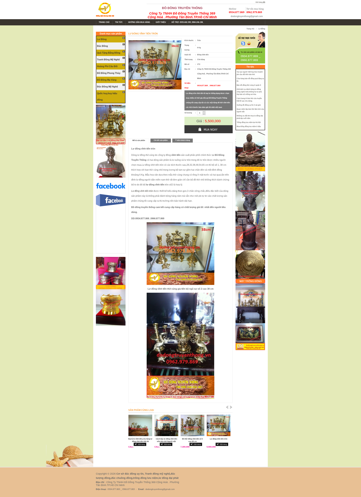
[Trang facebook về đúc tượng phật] (111, 193)
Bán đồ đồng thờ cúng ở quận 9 (249, 85)
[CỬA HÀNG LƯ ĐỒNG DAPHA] (111, 144)
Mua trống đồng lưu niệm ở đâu (249, 126)
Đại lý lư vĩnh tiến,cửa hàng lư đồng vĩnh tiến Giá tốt (140, 440)
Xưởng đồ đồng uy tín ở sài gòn (249, 105)
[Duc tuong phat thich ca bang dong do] (250, 171)
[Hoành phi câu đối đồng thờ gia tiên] (250, 323)
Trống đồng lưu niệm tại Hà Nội (249, 122)
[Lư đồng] (250, 210)
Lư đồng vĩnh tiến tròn (218, 439)
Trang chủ (250, 29)
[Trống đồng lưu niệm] (111, 289)
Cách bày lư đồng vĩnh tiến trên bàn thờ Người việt (166, 440)
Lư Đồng (261, 29)
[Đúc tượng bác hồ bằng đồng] (111, 177)
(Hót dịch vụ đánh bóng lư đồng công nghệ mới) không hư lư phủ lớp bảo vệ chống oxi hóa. (249, 91)
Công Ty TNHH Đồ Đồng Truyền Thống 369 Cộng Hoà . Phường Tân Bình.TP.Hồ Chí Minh (182, 15)
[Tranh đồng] (250, 283)
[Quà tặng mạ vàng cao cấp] (111, 325)
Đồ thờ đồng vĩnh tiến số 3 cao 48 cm (192, 440)
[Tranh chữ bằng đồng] (250, 350)
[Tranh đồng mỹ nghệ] (250, 250)
